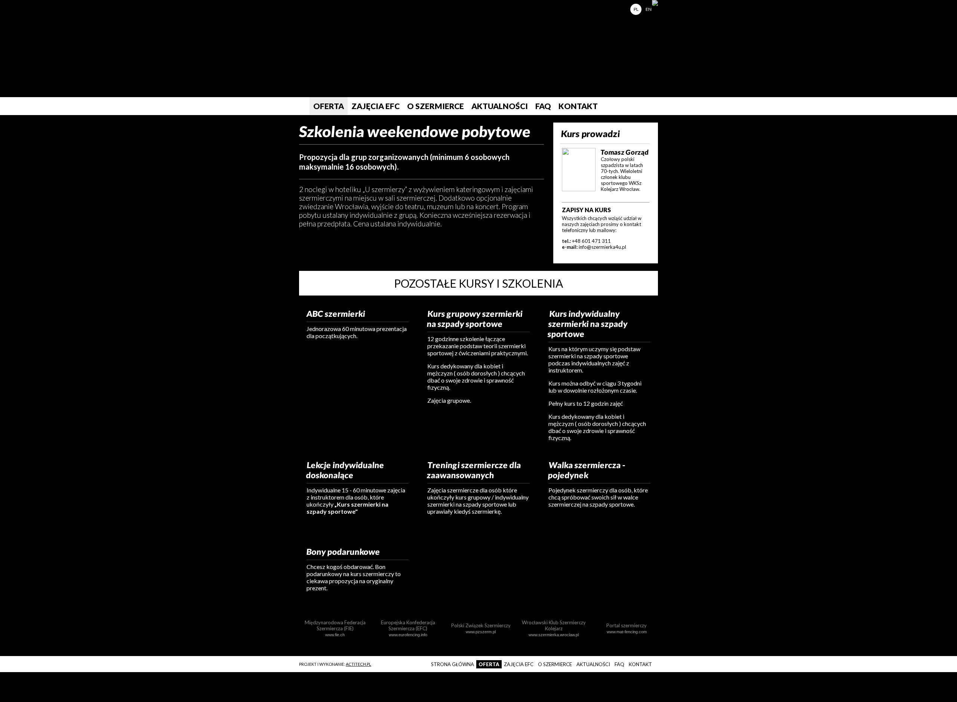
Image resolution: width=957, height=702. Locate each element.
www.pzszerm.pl (481, 632)
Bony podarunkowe (343, 552)
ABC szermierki (336, 314)
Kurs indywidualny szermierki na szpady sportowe (587, 324)
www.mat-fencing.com (627, 632)
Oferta (328, 106)
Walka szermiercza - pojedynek (586, 470)
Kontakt (578, 106)
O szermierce (435, 106)
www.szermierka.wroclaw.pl (554, 635)
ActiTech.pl (358, 664)
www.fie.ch (335, 635)
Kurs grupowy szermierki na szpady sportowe (475, 319)
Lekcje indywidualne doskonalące (345, 470)
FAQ (543, 106)
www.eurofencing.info (408, 635)
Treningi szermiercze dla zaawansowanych (474, 470)
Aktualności (499, 106)
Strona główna (301, 106)
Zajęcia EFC (375, 106)
